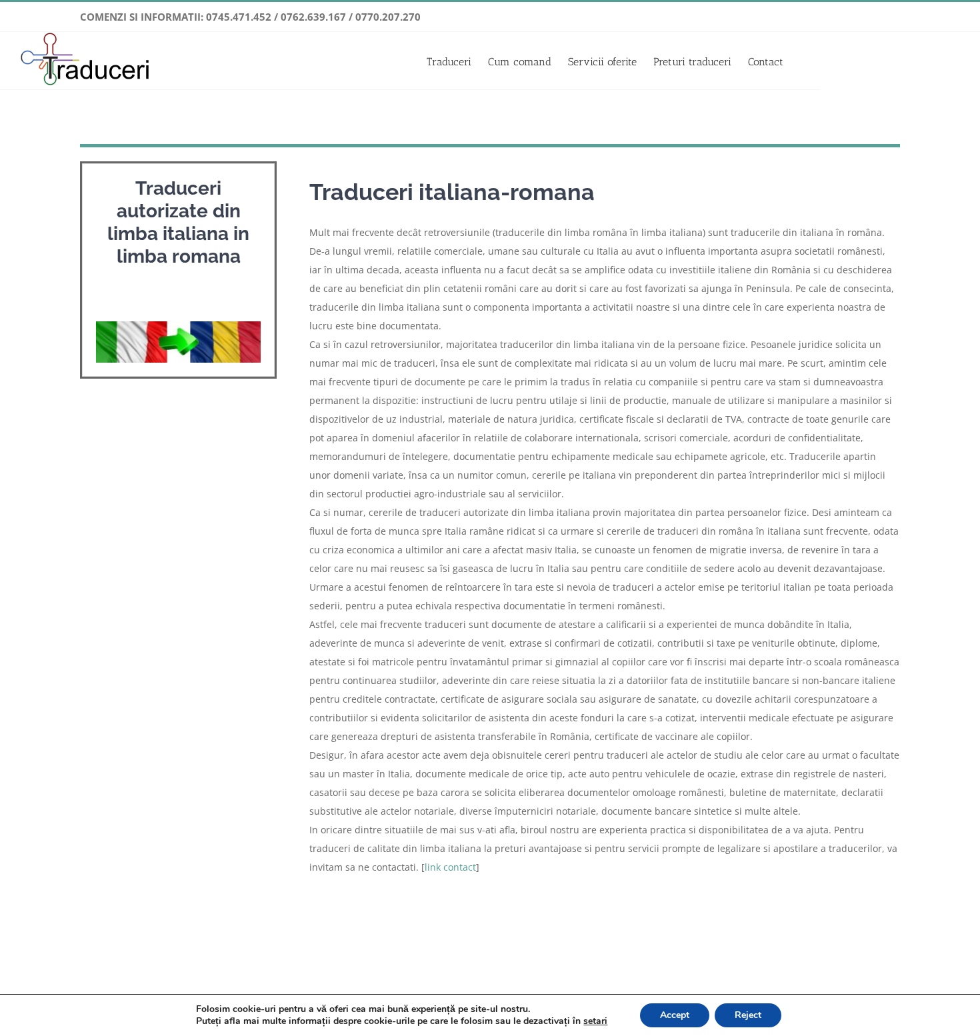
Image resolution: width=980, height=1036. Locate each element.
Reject (748, 1015)
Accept (674, 1015)
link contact (450, 867)
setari (595, 1021)
